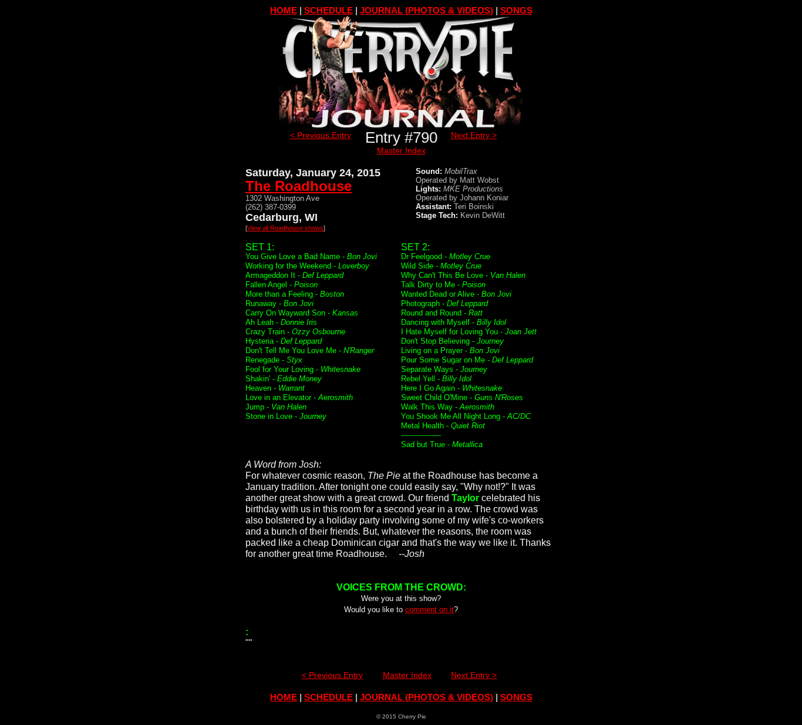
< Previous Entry (320, 135)
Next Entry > (474, 135)
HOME (283, 10)
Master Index (401, 150)
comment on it (429, 609)
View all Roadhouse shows (285, 227)
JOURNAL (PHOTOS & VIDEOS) (426, 10)
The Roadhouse (298, 186)
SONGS (516, 10)
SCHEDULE (328, 10)
